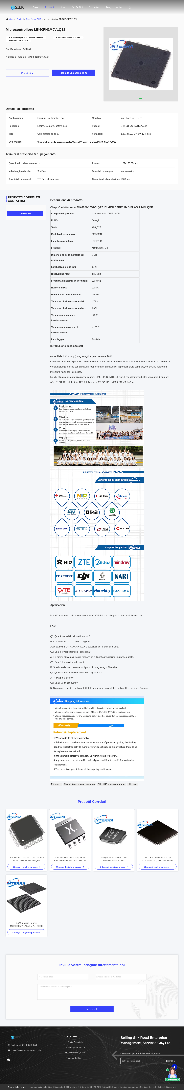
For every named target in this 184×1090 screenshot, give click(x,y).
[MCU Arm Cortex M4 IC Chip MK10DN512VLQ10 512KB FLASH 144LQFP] (157, 832)
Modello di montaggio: (63, 234)
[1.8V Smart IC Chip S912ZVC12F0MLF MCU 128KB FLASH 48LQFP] (26, 832)
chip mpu (132, 784)
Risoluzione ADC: (60, 274)
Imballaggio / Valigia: (62, 241)
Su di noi (77, 7)
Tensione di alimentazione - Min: (68, 301)
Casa (11, 19)
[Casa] (17, 7)
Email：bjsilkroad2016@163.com (25, 1050)
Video (63, 7)
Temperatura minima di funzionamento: (63, 318)
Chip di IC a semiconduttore (111, 784)
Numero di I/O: (59, 287)
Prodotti (49, 7)
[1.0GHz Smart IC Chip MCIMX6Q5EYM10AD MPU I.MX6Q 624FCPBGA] (26, 898)
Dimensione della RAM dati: (66, 294)
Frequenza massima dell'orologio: (69, 281)
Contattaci (94, 7)
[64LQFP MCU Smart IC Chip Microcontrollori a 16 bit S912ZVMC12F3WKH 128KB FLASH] (114, 832)
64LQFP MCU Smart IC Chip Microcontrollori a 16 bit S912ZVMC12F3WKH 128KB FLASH (114, 859)
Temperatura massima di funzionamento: (64, 330)
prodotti (20, 19)
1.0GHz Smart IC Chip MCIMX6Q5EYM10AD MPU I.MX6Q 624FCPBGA (26, 925)
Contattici (26, 73)
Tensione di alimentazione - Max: (69, 308)
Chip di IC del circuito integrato (79, 784)
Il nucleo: (56, 248)
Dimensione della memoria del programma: (67, 257)
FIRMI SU (170, 1061)
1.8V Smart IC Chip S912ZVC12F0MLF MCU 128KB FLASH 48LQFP (26, 859)
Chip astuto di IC (33, 19)
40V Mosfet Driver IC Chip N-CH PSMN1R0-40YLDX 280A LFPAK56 (70, 859)
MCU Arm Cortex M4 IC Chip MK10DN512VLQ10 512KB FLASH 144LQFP (157, 859)
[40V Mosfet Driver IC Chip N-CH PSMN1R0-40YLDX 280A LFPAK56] (70, 832)
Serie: (54, 227)
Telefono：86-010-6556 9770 (23, 1045)
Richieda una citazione (72, 73)
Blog (108, 7)
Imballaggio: (58, 339)
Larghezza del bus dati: (63, 267)
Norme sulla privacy (17, 1087)
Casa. (35, 7)
